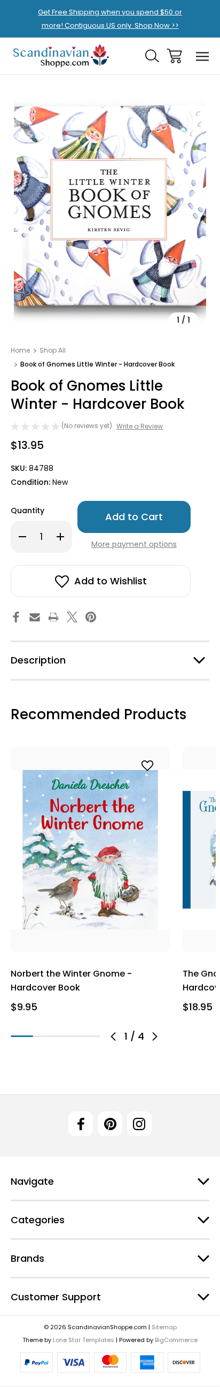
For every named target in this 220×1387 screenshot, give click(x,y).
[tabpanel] (90, 883)
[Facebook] (16, 617)
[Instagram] (139, 1123)
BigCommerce (176, 1340)
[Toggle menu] (202, 56)
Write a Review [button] (139, 426)
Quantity (27, 510)
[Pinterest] (90, 617)
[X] (72, 617)
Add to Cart (90, 939)
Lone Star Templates (83, 1340)
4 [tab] (89, 1036)
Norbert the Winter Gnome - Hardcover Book (71, 980)
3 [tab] (67, 1036)
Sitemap (164, 1327)
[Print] (53, 617)
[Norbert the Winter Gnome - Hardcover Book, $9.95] (90, 849)
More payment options (134, 544)
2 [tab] (44, 1036)
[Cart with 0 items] (174, 56)
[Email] (34, 617)
